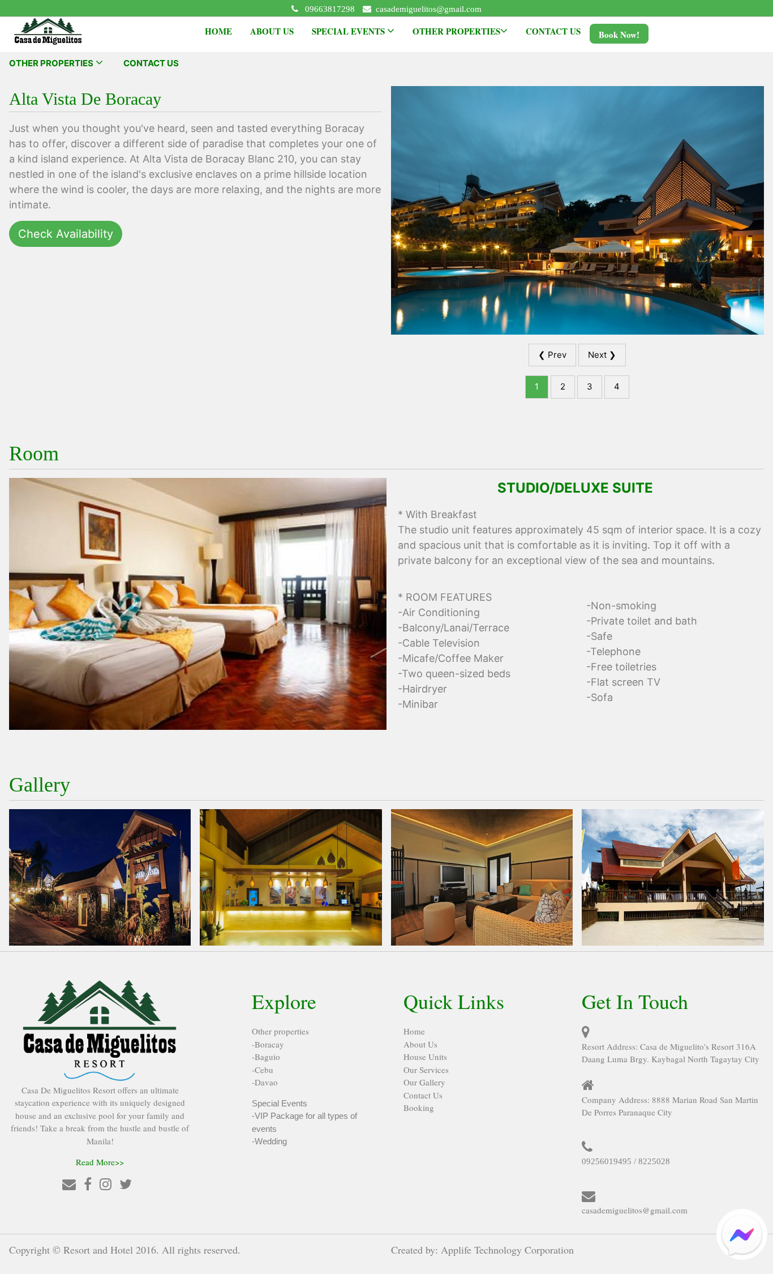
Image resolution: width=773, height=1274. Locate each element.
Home (414, 1031)
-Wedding (269, 1141)
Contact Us (423, 1095)
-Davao (265, 1082)
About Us (420, 1044)
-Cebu (262, 1069)
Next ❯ (602, 354)
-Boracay (268, 1044)
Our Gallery (424, 1082)
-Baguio (266, 1056)
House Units (425, 1056)
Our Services (426, 1069)
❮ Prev (552, 354)
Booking (418, 1107)
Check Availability (65, 234)
